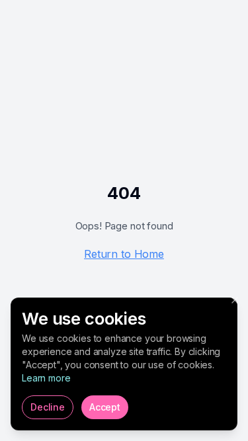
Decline (47, 407)
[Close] (234, 300)
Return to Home (124, 254)
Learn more (46, 377)
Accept (104, 407)
